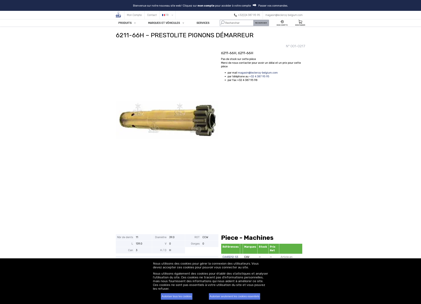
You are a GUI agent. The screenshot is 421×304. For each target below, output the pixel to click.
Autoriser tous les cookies (177, 296)
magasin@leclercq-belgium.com (258, 72)
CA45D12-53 (230, 257)
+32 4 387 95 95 (259, 76)
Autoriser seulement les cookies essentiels (234, 296)
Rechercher (261, 23)
